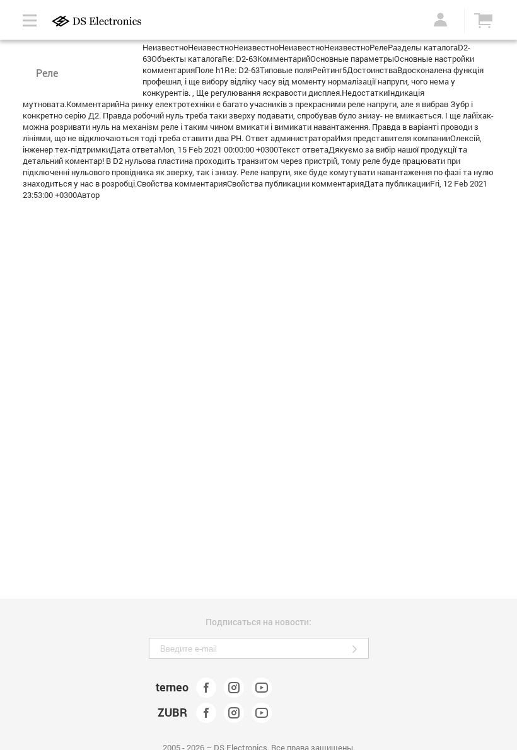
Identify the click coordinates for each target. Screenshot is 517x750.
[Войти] (438, 19)
